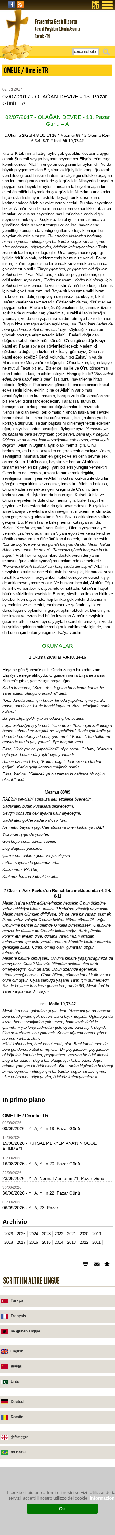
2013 (71, 1242)
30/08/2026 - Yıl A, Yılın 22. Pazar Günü (41, 1193)
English (16, 1351)
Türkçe (17, 1301)
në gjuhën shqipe (25, 1331)
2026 (8, 1234)
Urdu (15, 1382)
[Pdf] (76, 1264)
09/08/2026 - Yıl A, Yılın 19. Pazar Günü (41, 1128)
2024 (33, 1234)
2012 (84, 1242)
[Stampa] (86, 1264)
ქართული (19, 1437)
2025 (21, 1234)
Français (18, 1316)
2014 (59, 1242)
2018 (8, 1242)
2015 (46, 1242)
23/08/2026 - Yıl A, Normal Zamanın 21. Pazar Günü (53, 1178)
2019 (96, 1234)
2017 (21, 1242)
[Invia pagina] (97, 1264)
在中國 (16, 1366)
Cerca (107, 51)
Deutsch (18, 1401)
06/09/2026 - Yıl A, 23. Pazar (30, 1207)
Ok (62, 1508)
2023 (46, 1234)
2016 (33, 1242)
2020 (84, 1234)
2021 (71, 1234)
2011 (96, 1242)
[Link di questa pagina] (107, 1264)
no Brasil (18, 1452)
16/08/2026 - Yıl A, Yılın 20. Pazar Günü (41, 1163)
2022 (59, 1234)
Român (17, 1417)
